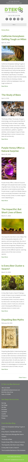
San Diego (4, 405)
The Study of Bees (11, 95)
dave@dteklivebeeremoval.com (17, 459)
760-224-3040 (16, 1)
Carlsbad (4, 411)
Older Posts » (23, 377)
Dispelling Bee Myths (12, 319)
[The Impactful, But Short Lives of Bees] (12, 226)
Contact (20, 3)
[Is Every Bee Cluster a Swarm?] (12, 282)
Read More (4, 86)
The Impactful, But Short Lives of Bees (12, 445)
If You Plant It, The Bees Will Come (11, 432)
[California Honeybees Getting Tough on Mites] (12, 53)
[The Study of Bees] (12, 108)
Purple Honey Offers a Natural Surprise (13, 442)
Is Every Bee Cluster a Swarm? (10, 447)
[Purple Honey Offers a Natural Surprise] (8, 168)
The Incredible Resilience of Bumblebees (13, 450)
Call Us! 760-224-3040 (14, 15)
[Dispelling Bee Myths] (9, 337)
